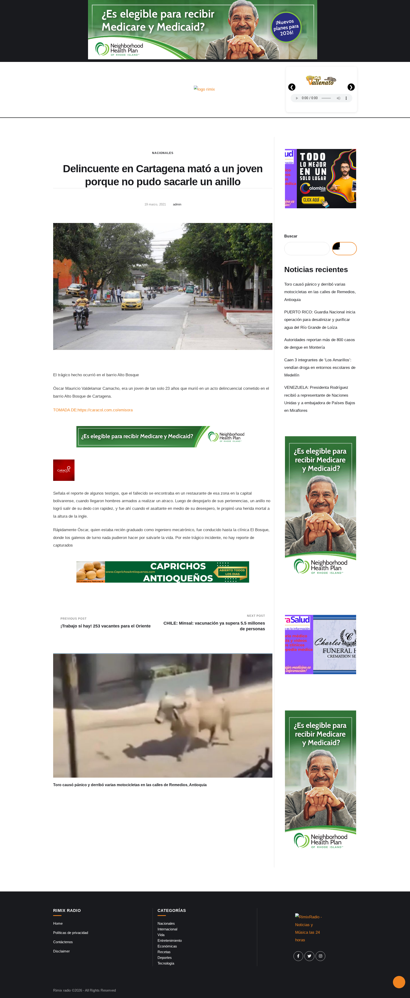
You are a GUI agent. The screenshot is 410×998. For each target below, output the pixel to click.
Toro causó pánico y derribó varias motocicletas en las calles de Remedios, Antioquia (130, 785)
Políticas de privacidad (70, 933)
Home (58, 923)
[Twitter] (309, 956)
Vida (161, 935)
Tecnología (166, 963)
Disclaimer (61, 951)
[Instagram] (321, 956)
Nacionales (162, 153)
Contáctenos (63, 942)
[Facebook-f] (298, 956)
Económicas (167, 946)
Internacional (167, 929)
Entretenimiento (170, 940)
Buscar (290, 236)
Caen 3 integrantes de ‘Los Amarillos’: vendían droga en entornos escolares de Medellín (319, 368)
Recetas (164, 952)
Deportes (165, 958)
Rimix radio (62, 990)
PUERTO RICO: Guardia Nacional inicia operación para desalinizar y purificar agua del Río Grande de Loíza (319, 320)
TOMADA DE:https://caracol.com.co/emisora (93, 410)
